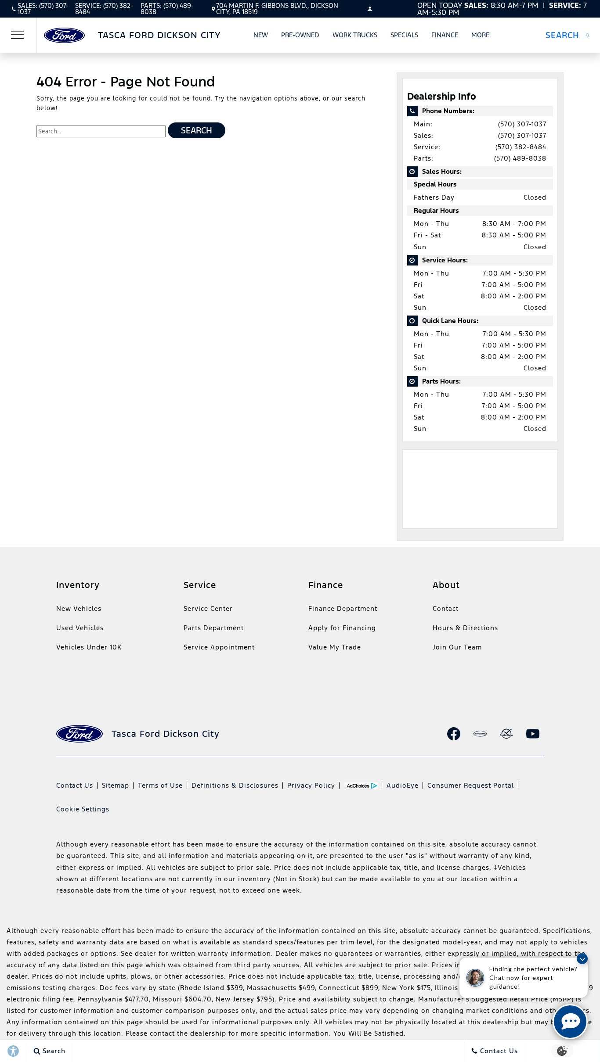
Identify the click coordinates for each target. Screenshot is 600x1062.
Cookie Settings (82, 809)
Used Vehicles (80, 628)
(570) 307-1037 (522, 124)
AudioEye (403, 785)
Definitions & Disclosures (235, 785)
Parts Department (214, 628)
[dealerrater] (506, 734)
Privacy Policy (311, 785)
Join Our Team (457, 647)
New (260, 35)
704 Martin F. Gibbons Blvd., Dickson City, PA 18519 (277, 8)
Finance (444, 35)
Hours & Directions (465, 628)
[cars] (480, 734)
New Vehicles (78, 608)
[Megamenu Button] (17, 35)
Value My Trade (334, 647)
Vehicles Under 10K (89, 647)
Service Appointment (219, 647)
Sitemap (115, 785)
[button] (567, 35)
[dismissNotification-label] (582, 958)
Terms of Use (160, 785)
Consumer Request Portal (470, 785)
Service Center (208, 608)
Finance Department (342, 608)
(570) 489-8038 (520, 158)
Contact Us (74, 785)
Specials (404, 35)
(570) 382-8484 (520, 147)
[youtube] (533, 734)
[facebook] (454, 734)
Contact (446, 608)
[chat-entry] (570, 1021)
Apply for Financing (342, 628)
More (480, 36)
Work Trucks (355, 35)
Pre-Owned (300, 35)
